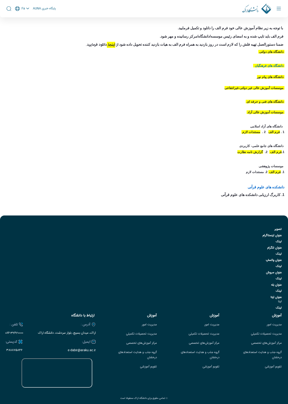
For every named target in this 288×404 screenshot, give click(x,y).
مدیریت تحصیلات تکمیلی (266, 334)
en (22, 20)
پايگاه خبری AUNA (44, 9)
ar (22, 26)
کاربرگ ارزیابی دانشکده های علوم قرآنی (251, 195)
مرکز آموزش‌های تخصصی (266, 343)
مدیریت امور (274, 324)
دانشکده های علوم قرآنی (266, 187)
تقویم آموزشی (273, 366)
